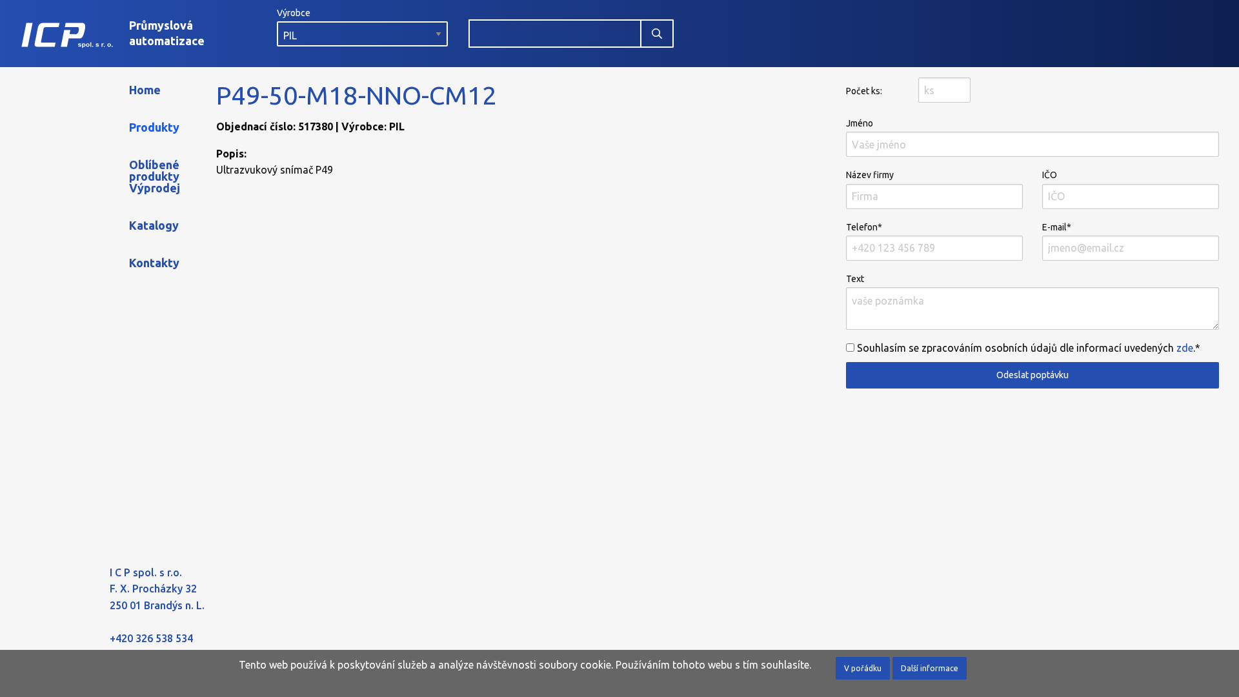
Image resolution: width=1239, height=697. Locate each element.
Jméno (859, 123)
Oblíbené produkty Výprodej (154, 176)
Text (855, 279)
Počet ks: (864, 91)
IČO (1049, 175)
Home (145, 89)
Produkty (154, 127)
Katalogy (154, 225)
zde (1184, 348)
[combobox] (554, 33)
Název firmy (870, 175)
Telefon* (864, 227)
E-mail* (1056, 227)
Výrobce (293, 13)
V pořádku (862, 668)
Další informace (929, 668)
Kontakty (154, 262)
